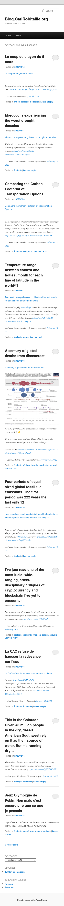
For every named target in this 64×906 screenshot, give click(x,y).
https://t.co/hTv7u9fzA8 (42, 317)
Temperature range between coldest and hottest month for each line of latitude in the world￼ (24, 275)
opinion (45, 634)
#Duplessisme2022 (13, 693)
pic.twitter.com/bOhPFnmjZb (18, 321)
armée (17, 101)
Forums (9, 883)
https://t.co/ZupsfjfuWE (15, 235)
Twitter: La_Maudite (15, 871)
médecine (34, 101)
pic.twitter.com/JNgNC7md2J (18, 540)
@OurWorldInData (25, 449)
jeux (32, 831)
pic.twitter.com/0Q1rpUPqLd (18, 452)
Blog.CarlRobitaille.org (26, 19)
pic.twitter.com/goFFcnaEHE (39, 235)
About (18, 35)
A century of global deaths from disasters (24, 367)
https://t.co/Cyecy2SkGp (23, 150)
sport (37, 831)
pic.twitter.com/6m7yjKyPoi (44, 89)
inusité (26, 831)
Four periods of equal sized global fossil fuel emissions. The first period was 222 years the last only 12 (25, 491)
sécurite (53, 634)
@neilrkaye (26, 307)
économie (27, 634)
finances (37, 634)
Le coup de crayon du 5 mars (19, 73)
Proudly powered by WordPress (32, 899)
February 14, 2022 (13, 629)
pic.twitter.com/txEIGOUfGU (17, 154)
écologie (25, 101)
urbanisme (46, 831)
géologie (27, 465)
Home (8, 35)
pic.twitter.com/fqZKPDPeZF (43, 769)
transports (27, 251)
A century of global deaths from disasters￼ (25, 353)
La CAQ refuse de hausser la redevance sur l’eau (23, 656)
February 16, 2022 (49, 459)
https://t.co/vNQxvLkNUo (47, 449)
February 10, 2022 (43, 700)
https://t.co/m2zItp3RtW (47, 536)
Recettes (9, 887)
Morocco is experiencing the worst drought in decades (25, 120)
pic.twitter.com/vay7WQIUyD (35, 618)
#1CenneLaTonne (41, 690)
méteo (26, 336)
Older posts (11, 844)
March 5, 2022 (35, 96)
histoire (35, 465)
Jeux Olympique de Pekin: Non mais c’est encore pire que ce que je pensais (24, 803)
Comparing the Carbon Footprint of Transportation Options (24, 188)
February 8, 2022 (50, 776)
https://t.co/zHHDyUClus (21, 89)
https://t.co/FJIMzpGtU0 (23, 680)
